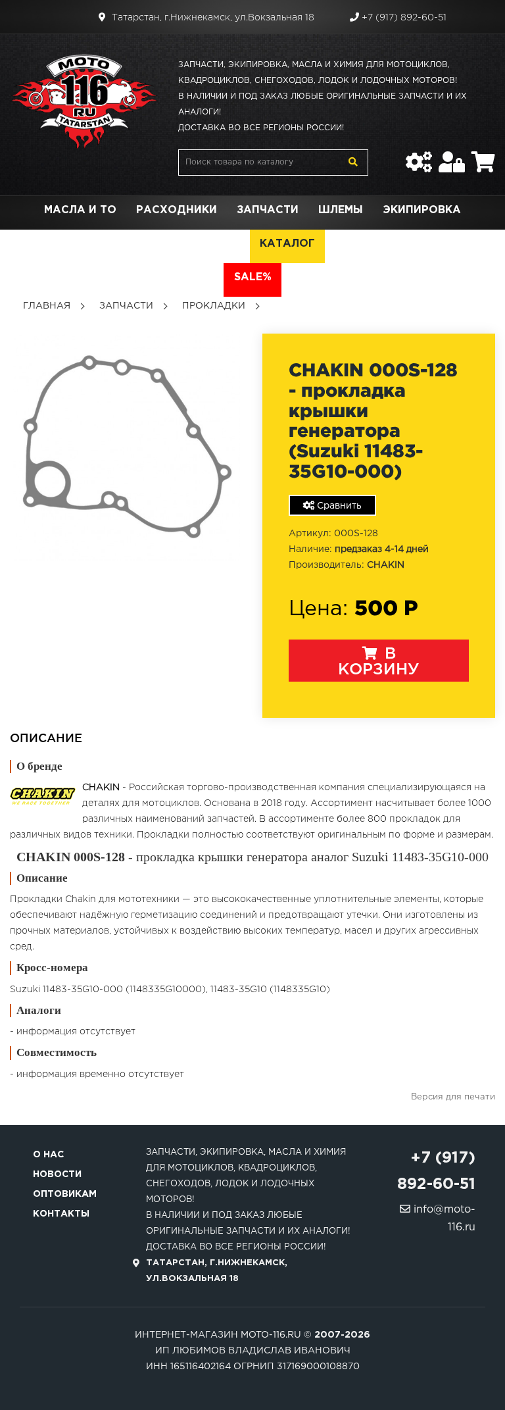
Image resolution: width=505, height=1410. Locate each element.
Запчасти (268, 210)
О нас (48, 1155)
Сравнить (338, 506)
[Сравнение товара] (419, 155)
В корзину (379, 662)
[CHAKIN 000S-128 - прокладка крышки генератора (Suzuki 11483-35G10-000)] (126, 446)
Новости (57, 1174)
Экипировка (422, 210)
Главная (46, 306)
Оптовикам (65, 1194)
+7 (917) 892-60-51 (402, 18)
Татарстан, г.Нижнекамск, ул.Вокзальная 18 (211, 18)
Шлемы (340, 210)
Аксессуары (78, 244)
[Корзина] (483, 155)
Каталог (287, 244)
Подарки (166, 244)
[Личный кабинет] (452, 155)
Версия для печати (453, 1097)
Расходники (176, 210)
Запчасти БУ (375, 244)
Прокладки (213, 306)
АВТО (451, 244)
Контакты (61, 1214)
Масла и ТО (80, 210)
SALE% (253, 277)
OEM (227, 244)
